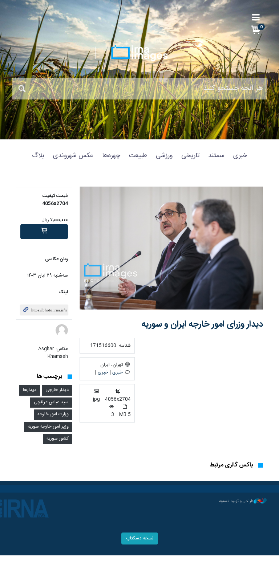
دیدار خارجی (57, 390)
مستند (216, 155)
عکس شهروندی (73, 155)
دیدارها (29, 390)
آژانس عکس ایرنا (139, 53)
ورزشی (164, 155)
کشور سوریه (57, 438)
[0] (44, 231)
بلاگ (38, 155)
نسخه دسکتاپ (139, 538)
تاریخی (190, 155)
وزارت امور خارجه (53, 414)
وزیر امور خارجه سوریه (48, 427)
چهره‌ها (111, 155)
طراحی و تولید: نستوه (236, 501)
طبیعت (138, 155)
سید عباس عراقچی (51, 402)
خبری (240, 155)
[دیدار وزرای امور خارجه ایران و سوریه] (171, 248)
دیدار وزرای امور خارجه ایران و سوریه (202, 324)
